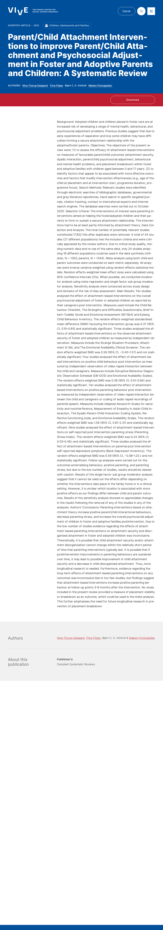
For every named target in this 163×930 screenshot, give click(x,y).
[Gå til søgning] (141, 11)
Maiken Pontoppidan (100, 85)
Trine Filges (56, 85)
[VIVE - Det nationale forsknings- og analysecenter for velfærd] (36, 11)
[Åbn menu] (151, 11)
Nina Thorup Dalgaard (35, 85)
